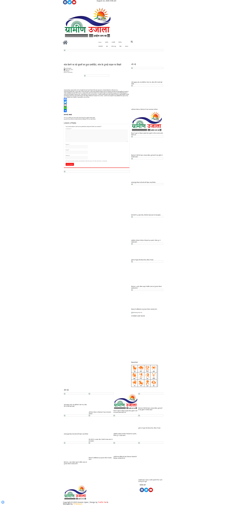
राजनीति (113, 42)
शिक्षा (120, 46)
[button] (131, 41)
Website (68, 155)
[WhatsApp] (96, 107)
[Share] (96, 110)
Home (99, 42)
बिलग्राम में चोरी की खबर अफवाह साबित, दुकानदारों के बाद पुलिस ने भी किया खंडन (150, 409)
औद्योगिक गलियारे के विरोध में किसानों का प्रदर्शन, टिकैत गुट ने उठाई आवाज (125, 434)
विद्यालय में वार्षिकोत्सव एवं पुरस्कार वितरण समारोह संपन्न (144, 309)
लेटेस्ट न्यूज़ (113, 46)
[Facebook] (65, 2)
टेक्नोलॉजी (100, 46)
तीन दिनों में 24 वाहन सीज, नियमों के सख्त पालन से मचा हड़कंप (145, 215)
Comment (68, 128)
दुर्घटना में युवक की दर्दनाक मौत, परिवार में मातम (142, 260)
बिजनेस (120, 42)
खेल (107, 46)
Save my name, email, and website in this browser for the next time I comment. (87, 161)
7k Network (77, 504)
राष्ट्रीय (106, 42)
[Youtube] (74, 2)
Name (68, 144)
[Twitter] (69, 2)
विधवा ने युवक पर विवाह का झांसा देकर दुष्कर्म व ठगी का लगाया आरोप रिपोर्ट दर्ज (125, 411)
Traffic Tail (102, 502)
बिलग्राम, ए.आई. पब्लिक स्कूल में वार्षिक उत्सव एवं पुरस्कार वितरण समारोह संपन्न (75, 463)
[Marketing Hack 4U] (136, 312)
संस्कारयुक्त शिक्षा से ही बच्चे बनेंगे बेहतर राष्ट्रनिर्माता (143, 182)
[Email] (96, 105)
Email (67, 150)
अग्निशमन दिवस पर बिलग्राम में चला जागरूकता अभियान (144, 109)
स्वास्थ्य (126, 46)
